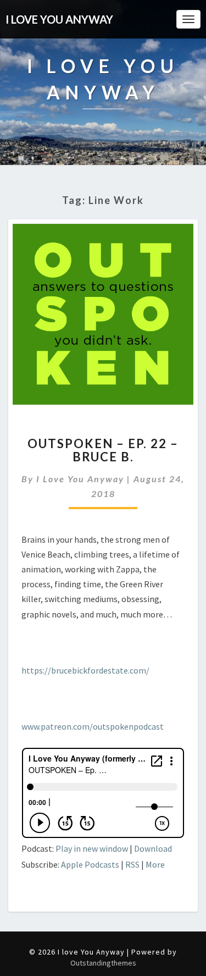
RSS (132, 864)
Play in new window (91, 848)
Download (153, 848)
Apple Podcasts (90, 864)
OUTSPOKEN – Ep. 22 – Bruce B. (103, 450)
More (155, 864)
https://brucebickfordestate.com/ (85, 670)
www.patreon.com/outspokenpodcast (92, 726)
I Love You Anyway (80, 478)
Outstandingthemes (103, 963)
